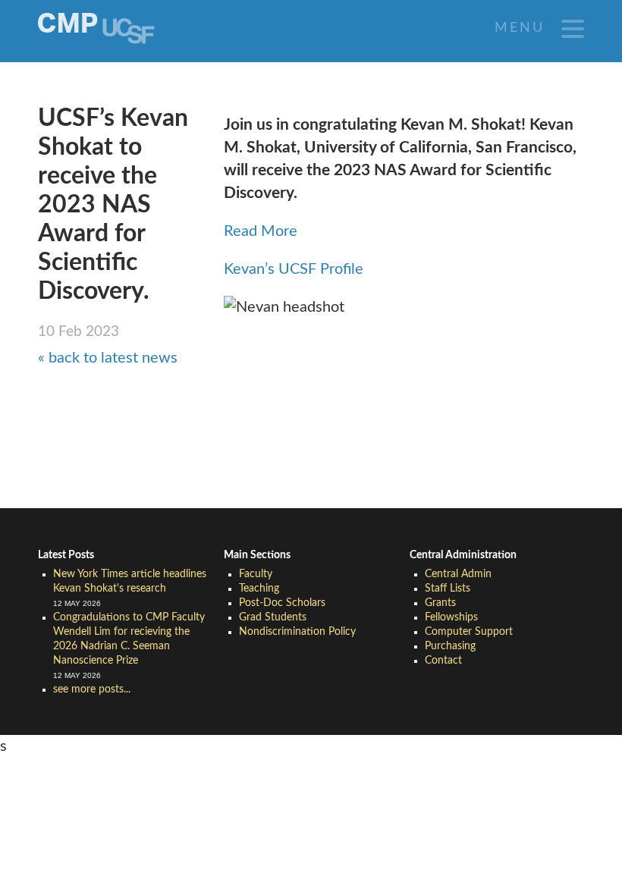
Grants (440, 603)
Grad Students (272, 617)
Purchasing (450, 646)
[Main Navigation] (572, 29)
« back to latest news (107, 358)
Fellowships (451, 617)
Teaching (259, 588)
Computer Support (469, 631)
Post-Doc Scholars (282, 603)
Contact (443, 660)
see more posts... (91, 689)
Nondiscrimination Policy (297, 631)
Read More (260, 231)
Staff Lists (447, 588)
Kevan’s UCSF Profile (293, 269)
